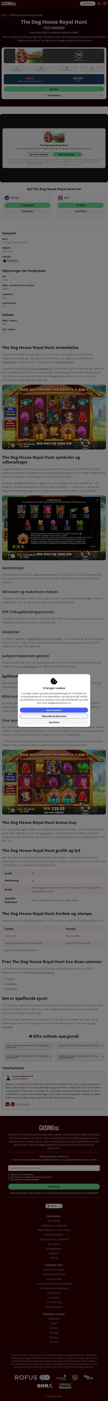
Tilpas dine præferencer (54, 716)
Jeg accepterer (54, 710)
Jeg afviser (54, 722)
